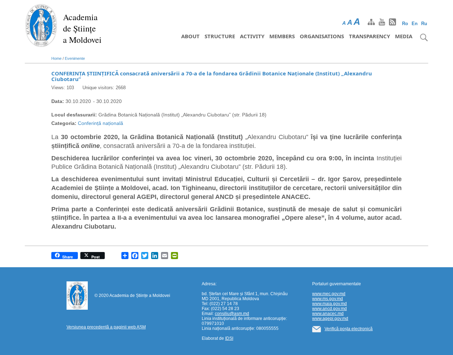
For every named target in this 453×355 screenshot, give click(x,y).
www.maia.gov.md (329, 303)
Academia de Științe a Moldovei (82, 28)
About (190, 36)
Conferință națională (100, 123)
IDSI (229, 338)
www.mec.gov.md (328, 293)
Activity (252, 36)
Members (282, 36)
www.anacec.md (328, 313)
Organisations (322, 36)
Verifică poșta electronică (349, 328)
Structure (220, 36)
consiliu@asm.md (232, 313)
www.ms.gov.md (327, 298)
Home (56, 58)
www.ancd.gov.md (329, 308)
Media (403, 36)
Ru (424, 23)
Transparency (369, 36)
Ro (405, 23)
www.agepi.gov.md (330, 318)
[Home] (41, 25)
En (415, 23)
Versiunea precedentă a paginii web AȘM (106, 327)
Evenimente (75, 58)
